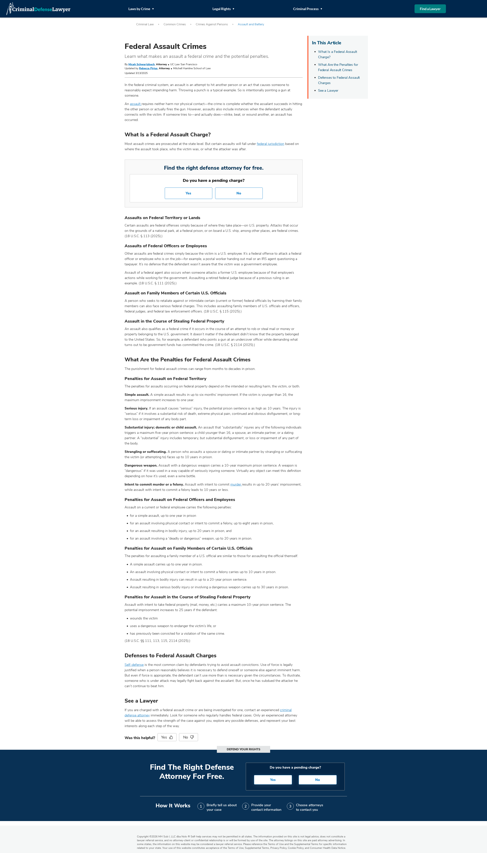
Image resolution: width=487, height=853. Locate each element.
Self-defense (134, 664)
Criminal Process (306, 9)
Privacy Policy (278, 848)
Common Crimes (175, 24)
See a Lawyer (328, 90)
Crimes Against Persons (212, 24)
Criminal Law (145, 24)
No (238, 193)
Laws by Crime (139, 9)
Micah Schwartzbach (141, 64)
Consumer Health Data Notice (327, 848)
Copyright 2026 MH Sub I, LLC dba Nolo (163, 836)
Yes (188, 193)
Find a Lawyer (430, 9)
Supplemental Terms (257, 848)
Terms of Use (236, 848)
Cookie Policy (295, 848)
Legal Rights (221, 9)
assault (136, 104)
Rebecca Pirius (148, 68)
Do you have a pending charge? (213, 180)
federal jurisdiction (270, 144)
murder (236, 484)
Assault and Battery (251, 24)
